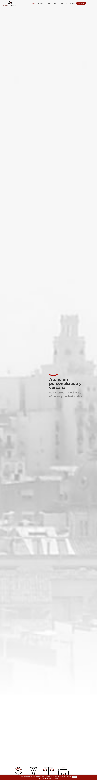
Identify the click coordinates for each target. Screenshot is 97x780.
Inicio (33, 3)
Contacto (72, 3)
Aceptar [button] (74, 776)
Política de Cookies (43, 778)
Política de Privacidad (53, 778)
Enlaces (56, 3)
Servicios (40, 3)
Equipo (49, 3)
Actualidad (64, 3)
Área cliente (81, 3)
